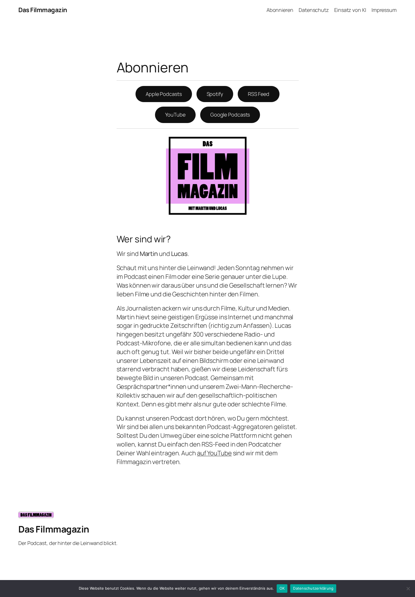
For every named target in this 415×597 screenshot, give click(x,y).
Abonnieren (280, 10)
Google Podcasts (230, 114)
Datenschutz (314, 10)
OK (282, 588)
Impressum (384, 10)
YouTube (175, 114)
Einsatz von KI (350, 10)
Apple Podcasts (164, 93)
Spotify (215, 93)
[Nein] (408, 588)
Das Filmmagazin (42, 10)
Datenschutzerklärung (313, 588)
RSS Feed (258, 93)
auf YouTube (214, 453)
